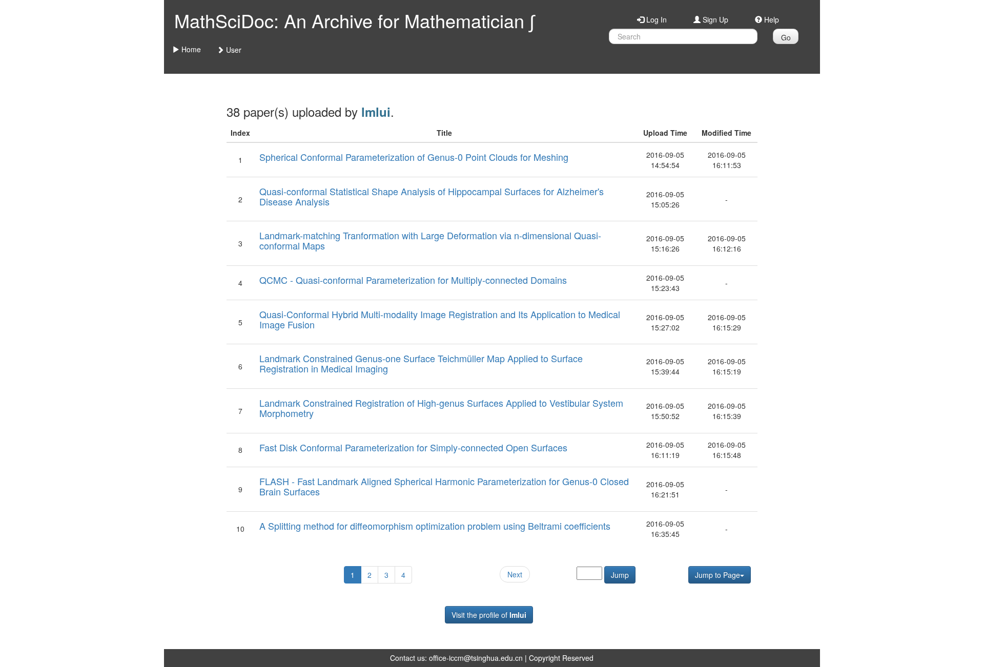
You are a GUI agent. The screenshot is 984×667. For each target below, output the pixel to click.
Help (770, 19)
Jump (620, 575)
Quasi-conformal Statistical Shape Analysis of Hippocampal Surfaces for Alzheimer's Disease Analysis (431, 196)
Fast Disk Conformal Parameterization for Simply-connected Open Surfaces (413, 447)
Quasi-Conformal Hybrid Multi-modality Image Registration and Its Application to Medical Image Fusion (439, 319)
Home (190, 49)
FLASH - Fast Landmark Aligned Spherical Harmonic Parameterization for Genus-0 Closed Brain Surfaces (444, 486)
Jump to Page (717, 575)
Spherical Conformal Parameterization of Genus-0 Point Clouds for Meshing (413, 156)
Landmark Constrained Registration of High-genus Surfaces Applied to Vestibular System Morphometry (441, 408)
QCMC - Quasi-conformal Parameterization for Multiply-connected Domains (413, 279)
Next (514, 574)
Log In (655, 19)
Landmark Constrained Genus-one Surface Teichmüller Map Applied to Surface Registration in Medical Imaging (421, 363)
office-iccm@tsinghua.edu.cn (476, 658)
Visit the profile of (489, 615)
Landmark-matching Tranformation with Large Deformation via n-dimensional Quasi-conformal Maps (430, 240)
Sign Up (714, 19)
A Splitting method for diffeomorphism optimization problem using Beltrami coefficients (434, 525)
